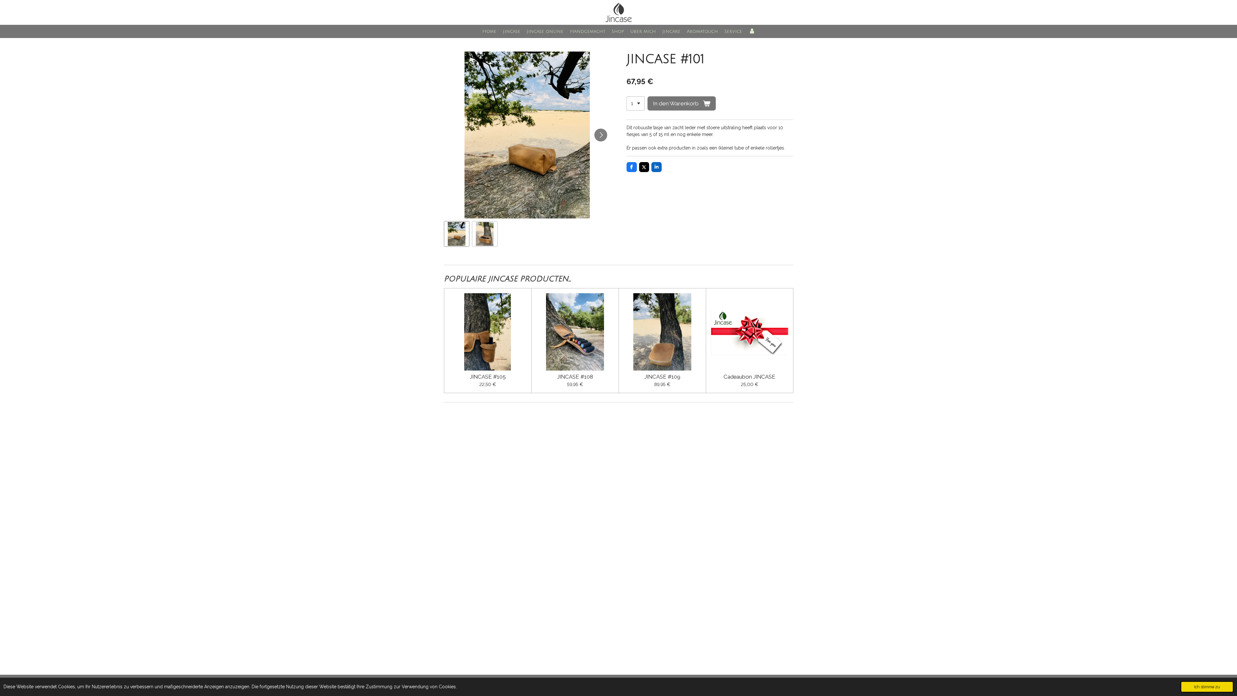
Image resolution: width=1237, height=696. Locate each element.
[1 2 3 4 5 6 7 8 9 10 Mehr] (636, 103)
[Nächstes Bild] (600, 135)
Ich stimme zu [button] (1207, 686)
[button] (457, 234)
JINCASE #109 (662, 377)
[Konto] (751, 31)
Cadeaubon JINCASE (749, 377)
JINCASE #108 (575, 377)
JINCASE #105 (488, 377)
